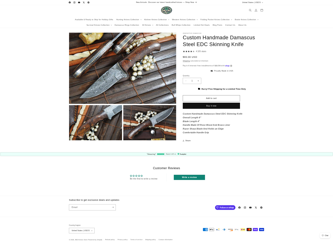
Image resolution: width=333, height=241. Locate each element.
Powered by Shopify (95, 239)
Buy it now (211, 106)
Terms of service (136, 239)
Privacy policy (123, 239)
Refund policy (110, 239)
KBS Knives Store (81, 239)
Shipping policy (150, 239)
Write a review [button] (189, 177)
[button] (129, 19)
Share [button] (188, 140)
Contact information (165, 239)
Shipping (186, 61)
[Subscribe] (113, 207)
